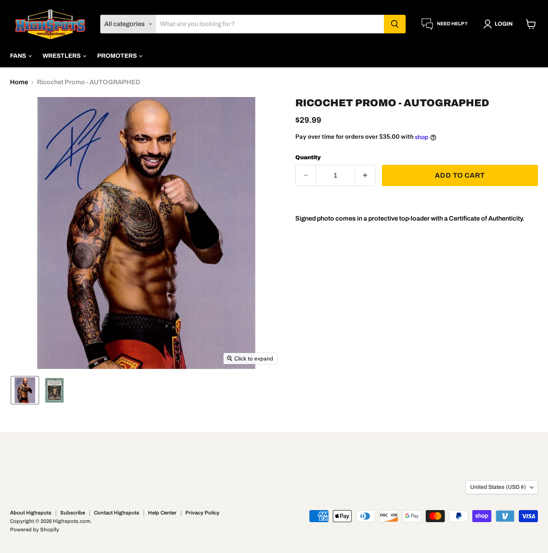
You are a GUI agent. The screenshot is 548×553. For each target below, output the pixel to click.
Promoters (117, 56)
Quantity (308, 157)
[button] (499, 24)
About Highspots (30, 513)
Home (19, 82)
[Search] (395, 24)
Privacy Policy (202, 513)
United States (498, 487)
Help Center (162, 513)
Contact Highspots (116, 513)
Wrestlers (62, 56)
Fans (18, 56)
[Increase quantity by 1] (365, 175)
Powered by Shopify (34, 530)
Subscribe (72, 513)
